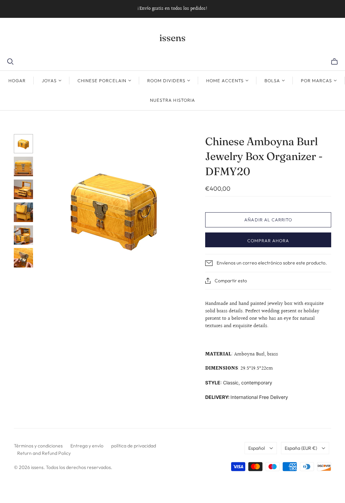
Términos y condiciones (38, 446)
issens (172, 37)
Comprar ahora (268, 240)
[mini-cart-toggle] (334, 61)
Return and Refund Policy (44, 453)
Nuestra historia (172, 100)
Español (256, 448)
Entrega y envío (86, 446)
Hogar (17, 80)
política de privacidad (133, 446)
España (301, 448)
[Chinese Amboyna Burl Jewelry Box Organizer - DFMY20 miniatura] (23, 144)
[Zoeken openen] (10, 61)
